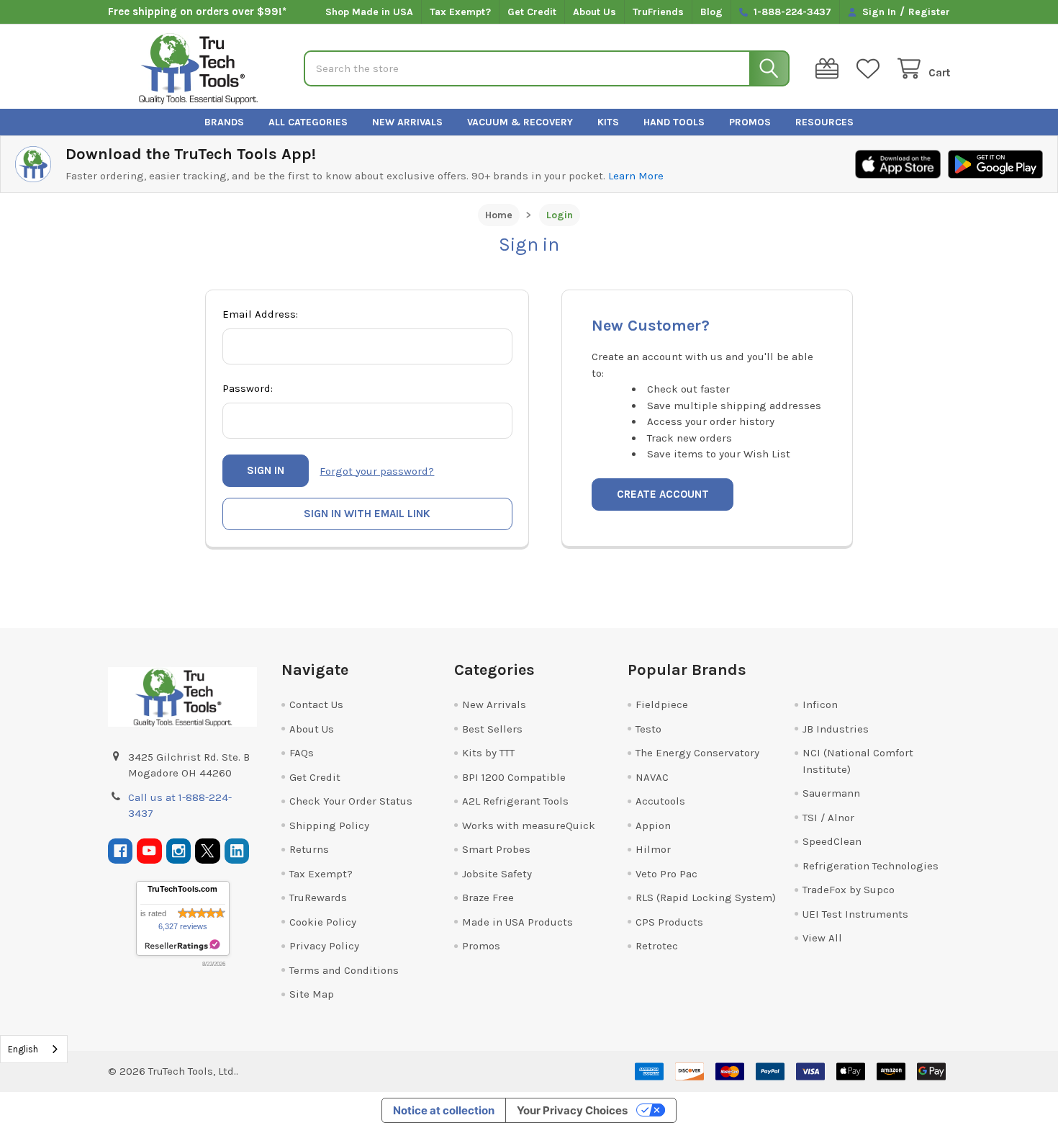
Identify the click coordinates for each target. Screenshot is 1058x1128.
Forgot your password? (377, 471)
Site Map (311, 994)
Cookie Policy (322, 922)
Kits (608, 122)
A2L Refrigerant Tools (515, 800)
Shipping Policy (329, 825)
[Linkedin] (237, 851)
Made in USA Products (517, 922)
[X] (207, 851)
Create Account (663, 494)
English (23, 1049)
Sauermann (831, 793)
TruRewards (318, 897)
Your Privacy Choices (572, 1110)
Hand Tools (674, 122)
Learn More (636, 175)
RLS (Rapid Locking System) (706, 897)
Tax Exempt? (460, 12)
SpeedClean (832, 841)
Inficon (820, 704)
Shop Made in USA (369, 12)
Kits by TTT (488, 752)
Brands (224, 122)
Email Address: (260, 314)
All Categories (308, 122)
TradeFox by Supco (848, 889)
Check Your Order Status (350, 800)
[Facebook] (120, 851)
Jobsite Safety (497, 873)
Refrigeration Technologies (870, 865)
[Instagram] (178, 851)
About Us (594, 12)
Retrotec (657, 945)
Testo (648, 728)
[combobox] (34, 1049)
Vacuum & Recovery (520, 122)
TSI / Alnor (828, 817)
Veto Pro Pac (666, 873)
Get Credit (531, 12)
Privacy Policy (324, 945)
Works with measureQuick (528, 825)
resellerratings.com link (182, 945)
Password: (247, 388)
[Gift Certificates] (829, 69)
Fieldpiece (662, 704)
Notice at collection (443, 1110)
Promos (750, 122)
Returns (309, 849)
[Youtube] (149, 851)
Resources (824, 122)
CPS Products (669, 922)
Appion (653, 825)
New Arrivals (407, 122)
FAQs (301, 752)
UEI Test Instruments (855, 914)
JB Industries (835, 728)
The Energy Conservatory (697, 752)
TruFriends (658, 12)
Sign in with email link (367, 513)
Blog (711, 12)
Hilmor (653, 849)
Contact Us (316, 704)
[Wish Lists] (870, 69)
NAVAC (652, 777)
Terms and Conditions (344, 970)
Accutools (660, 800)
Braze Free (488, 897)
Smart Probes (496, 849)
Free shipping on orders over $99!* (197, 11)
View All (822, 937)
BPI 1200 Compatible (514, 777)
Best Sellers (492, 728)
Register (929, 12)
